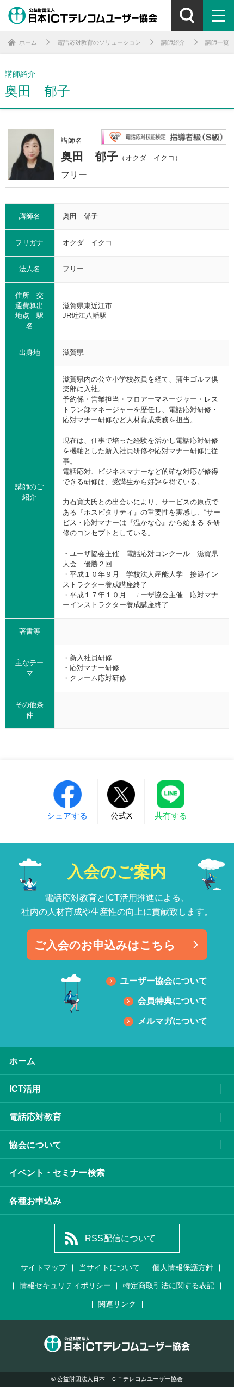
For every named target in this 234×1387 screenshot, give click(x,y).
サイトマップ (43, 1268)
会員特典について (172, 1000)
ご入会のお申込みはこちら (105, 945)
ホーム (22, 1061)
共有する (171, 815)
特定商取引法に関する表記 (168, 1286)
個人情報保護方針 (182, 1268)
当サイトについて (109, 1268)
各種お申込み (35, 1200)
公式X (121, 815)
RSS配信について (120, 1238)
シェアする (67, 815)
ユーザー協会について (163, 980)
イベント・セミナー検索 (57, 1172)
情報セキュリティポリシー (65, 1286)
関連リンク (117, 1304)
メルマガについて (172, 1021)
